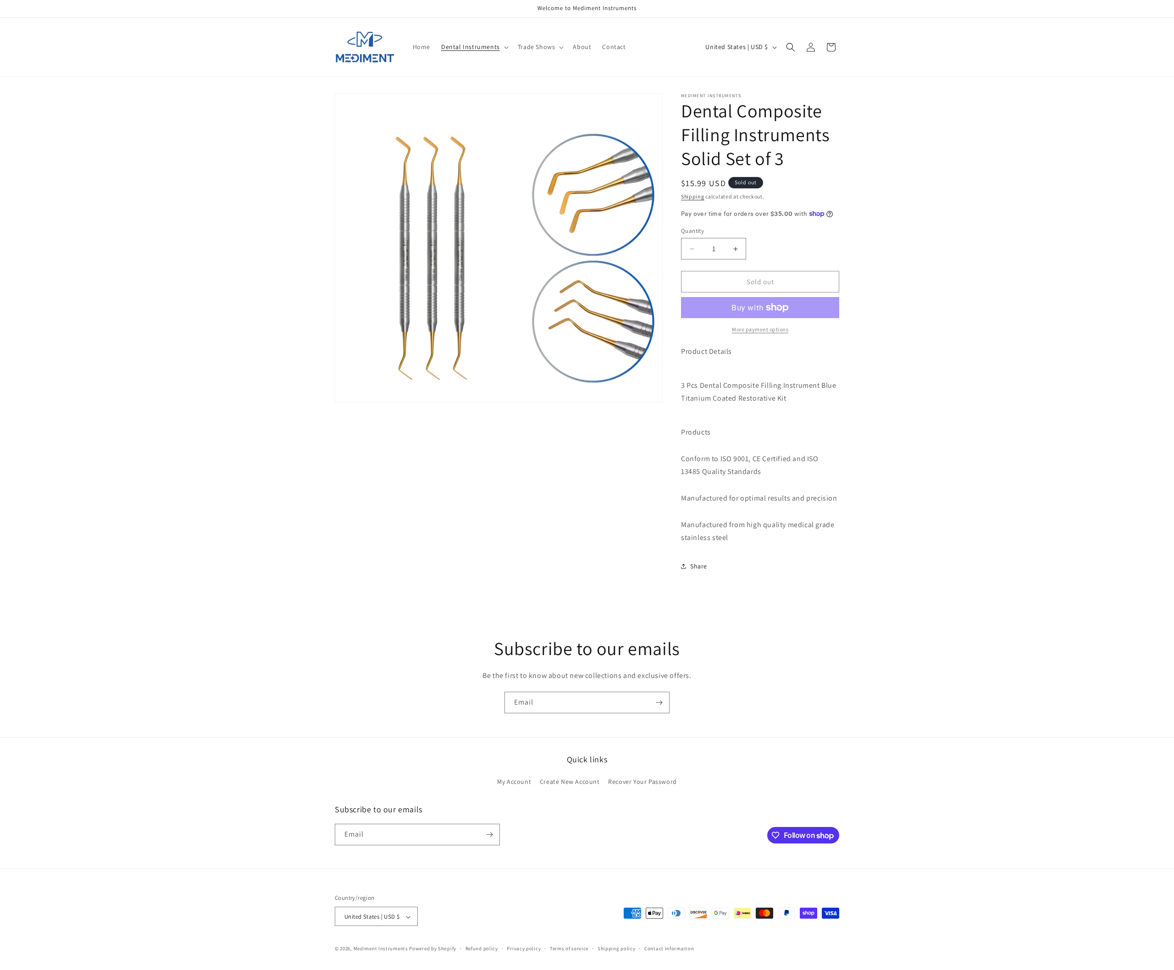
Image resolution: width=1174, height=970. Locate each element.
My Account (514, 782)
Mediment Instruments (381, 949)
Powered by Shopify (432, 949)
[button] (474, 46)
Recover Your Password (642, 782)
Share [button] (698, 566)
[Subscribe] (659, 702)
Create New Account (570, 782)
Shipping (692, 196)
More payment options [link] (760, 329)
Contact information (669, 948)
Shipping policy (617, 948)
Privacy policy (524, 948)
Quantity (692, 231)
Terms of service (569, 948)
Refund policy (481, 948)
